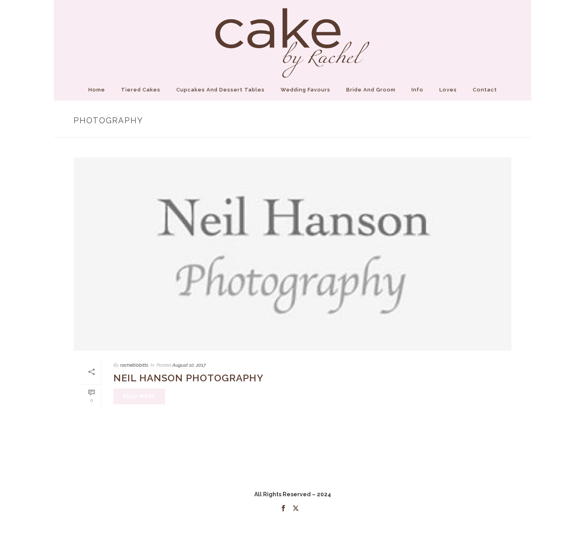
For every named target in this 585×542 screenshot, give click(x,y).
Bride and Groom (371, 90)
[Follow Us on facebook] (283, 508)
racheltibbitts (134, 365)
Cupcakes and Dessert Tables (220, 90)
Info (417, 90)
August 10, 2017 (189, 365)
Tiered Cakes (140, 90)
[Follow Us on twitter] (295, 508)
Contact (485, 90)
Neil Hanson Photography (188, 378)
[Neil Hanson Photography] (292, 254)
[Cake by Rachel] (292, 40)
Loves (448, 90)
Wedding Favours (305, 90)
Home (96, 90)
